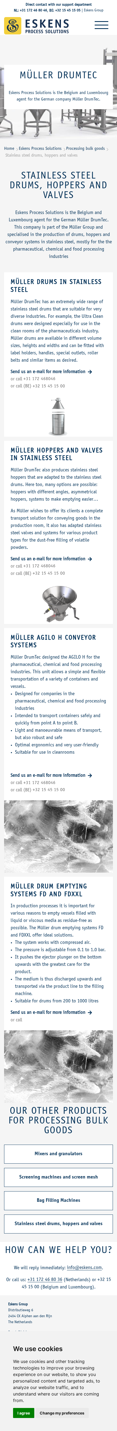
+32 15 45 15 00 (49, 386)
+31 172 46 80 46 (33, 10)
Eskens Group (93, 10)
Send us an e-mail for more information (49, 372)
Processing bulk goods (85, 149)
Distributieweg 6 (20, 1310)
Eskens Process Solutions (40, 149)
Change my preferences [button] (62, 1413)
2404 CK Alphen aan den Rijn (30, 1316)
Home (9, 149)
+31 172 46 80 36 (44, 1279)
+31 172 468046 (39, 379)
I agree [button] (23, 1413)
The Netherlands (20, 1322)
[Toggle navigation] (101, 25)
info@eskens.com (84, 1267)
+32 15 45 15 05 (68, 10)
